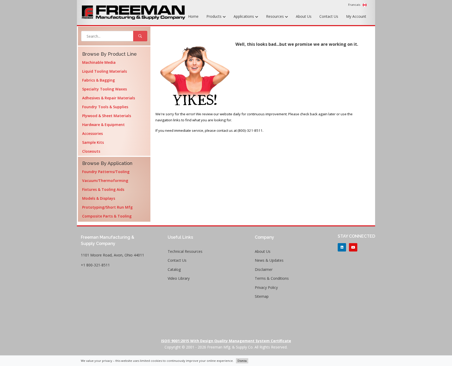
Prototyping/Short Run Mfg (107, 207)
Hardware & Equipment (103, 124)
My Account (356, 16)
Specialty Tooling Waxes (104, 89)
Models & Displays (98, 198)
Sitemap (262, 296)
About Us (304, 16)
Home (193, 16)
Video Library (179, 278)
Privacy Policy (266, 287)
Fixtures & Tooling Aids (103, 189)
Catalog (174, 269)
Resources (275, 16)
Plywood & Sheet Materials (106, 115)
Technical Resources (185, 251)
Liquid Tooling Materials (104, 71)
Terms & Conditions (272, 278)
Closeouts (91, 151)
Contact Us (328, 16)
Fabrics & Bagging (98, 80)
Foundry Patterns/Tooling (105, 171)
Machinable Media (99, 62)
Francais (354, 5)
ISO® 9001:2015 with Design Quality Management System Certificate (226, 340)
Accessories (92, 133)
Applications (244, 16)
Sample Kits (93, 142)
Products (214, 16)
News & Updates (269, 260)
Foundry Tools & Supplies (105, 106)
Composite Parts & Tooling (107, 216)
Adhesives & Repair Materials (108, 97)
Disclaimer (264, 269)
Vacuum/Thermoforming (105, 180)
